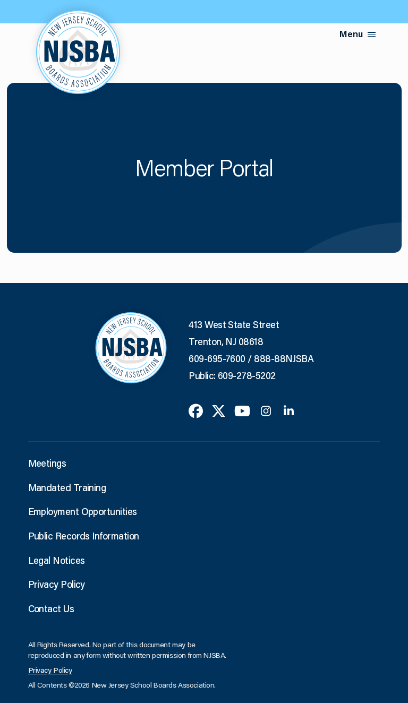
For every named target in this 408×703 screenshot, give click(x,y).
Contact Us (51, 608)
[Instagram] (266, 409)
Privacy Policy (56, 584)
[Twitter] (218, 409)
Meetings (47, 463)
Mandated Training (67, 487)
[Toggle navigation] (371, 34)
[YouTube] (242, 409)
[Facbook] (196, 409)
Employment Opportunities (82, 511)
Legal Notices (56, 560)
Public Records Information (83, 535)
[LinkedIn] (289, 409)
